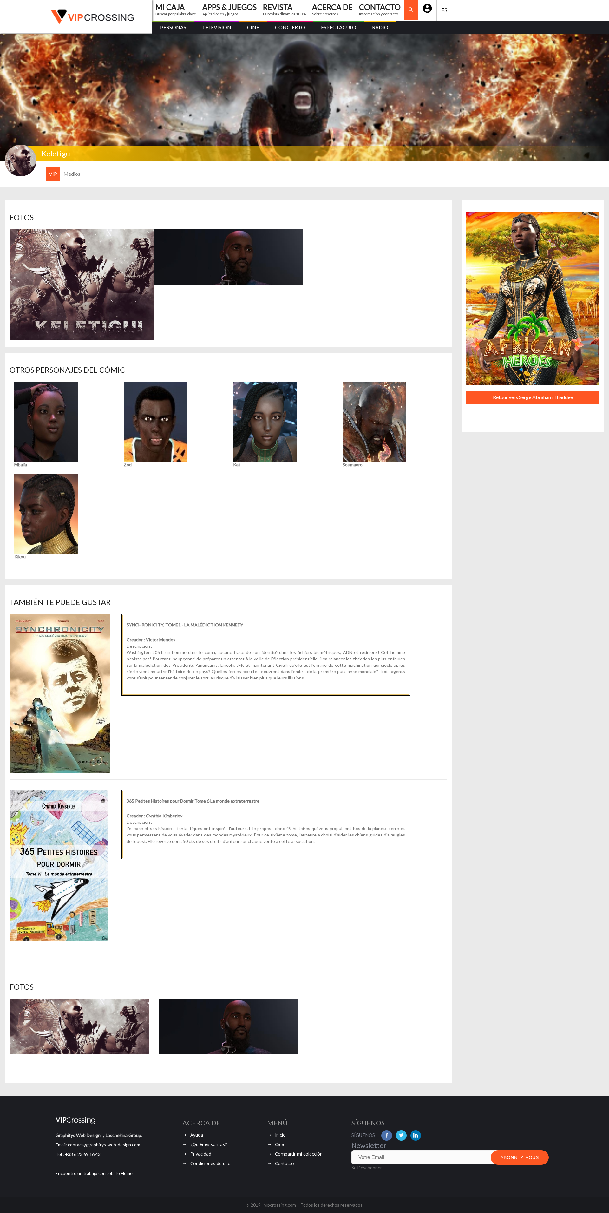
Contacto (284, 1163)
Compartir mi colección (299, 1154)
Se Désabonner (366, 1167)
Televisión (216, 27)
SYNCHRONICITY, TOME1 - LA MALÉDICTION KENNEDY (185, 624)
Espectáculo (338, 27)
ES (445, 10)
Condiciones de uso (210, 1163)
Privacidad (200, 1154)
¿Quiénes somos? (208, 1144)
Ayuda (196, 1135)
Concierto (290, 27)
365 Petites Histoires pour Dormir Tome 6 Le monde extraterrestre (193, 800)
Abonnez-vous (520, 1157)
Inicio (280, 1135)
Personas (173, 27)
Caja (279, 1144)
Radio (380, 27)
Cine (253, 27)
